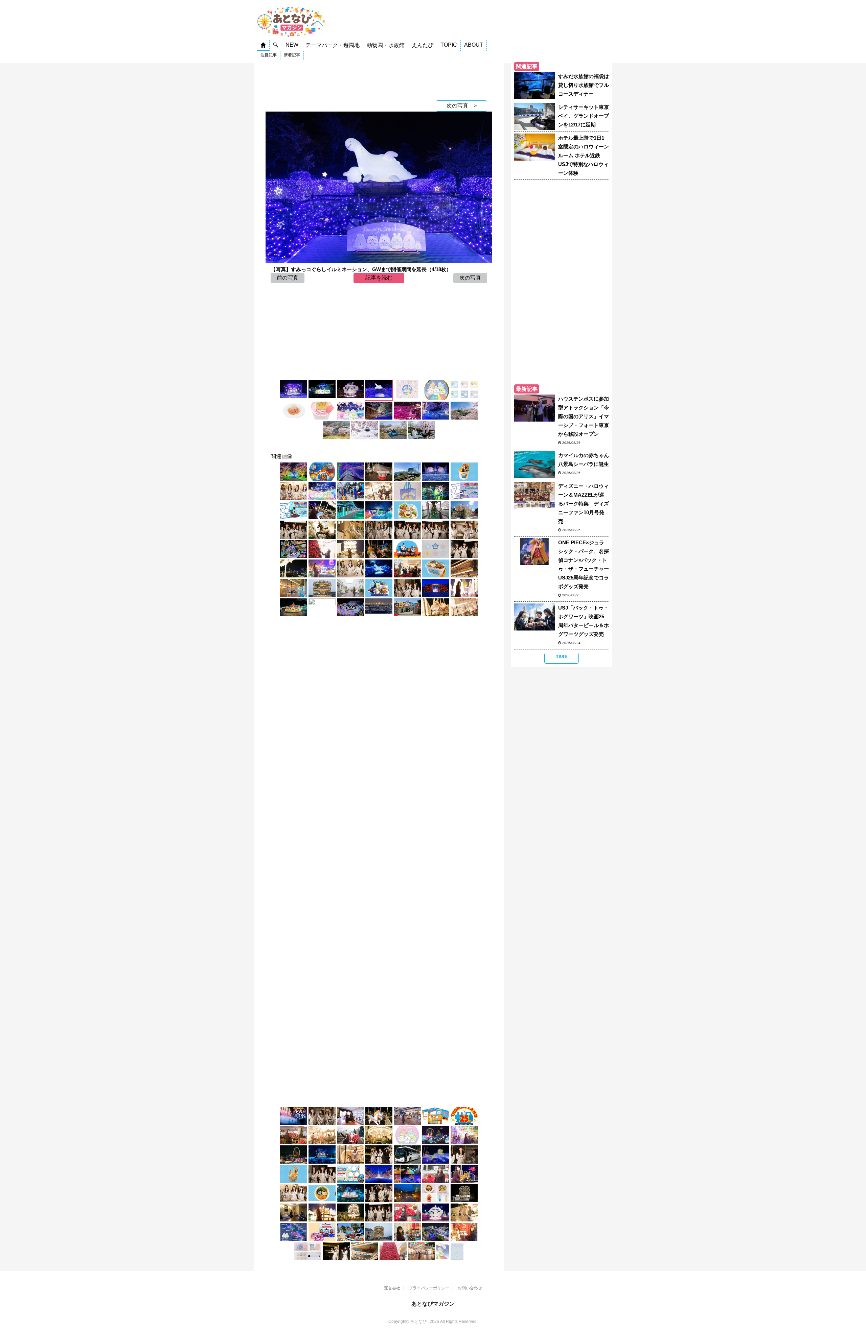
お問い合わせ (470, 1288)
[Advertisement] (379, 80)
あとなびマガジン (433, 1304)
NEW (292, 45)
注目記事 (268, 55)
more (561, 656)
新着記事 (292, 55)
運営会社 (392, 1288)
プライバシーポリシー (429, 1288)
